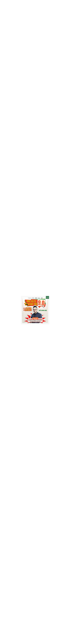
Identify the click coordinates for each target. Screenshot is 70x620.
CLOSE (47, 297)
